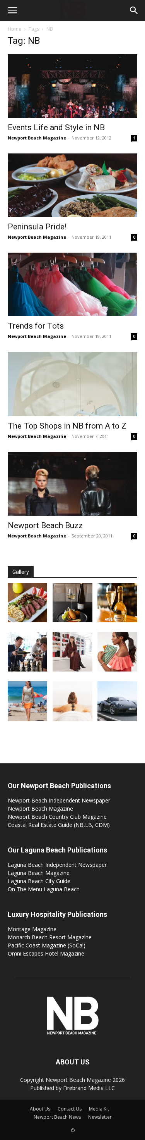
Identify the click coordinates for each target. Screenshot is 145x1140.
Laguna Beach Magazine (39, 873)
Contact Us (70, 1109)
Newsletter (100, 1117)
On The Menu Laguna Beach (44, 889)
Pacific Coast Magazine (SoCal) (46, 945)
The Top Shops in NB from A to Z (67, 426)
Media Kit (99, 1109)
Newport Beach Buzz (45, 525)
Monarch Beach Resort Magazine (50, 937)
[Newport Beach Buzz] (72, 484)
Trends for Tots (36, 326)
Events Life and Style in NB (56, 127)
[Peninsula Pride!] (72, 185)
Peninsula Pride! (37, 226)
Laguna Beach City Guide (39, 881)
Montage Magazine (32, 929)
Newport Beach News (57, 1117)
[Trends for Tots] (72, 284)
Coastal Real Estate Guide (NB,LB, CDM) (59, 824)
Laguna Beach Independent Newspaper (57, 864)
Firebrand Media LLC (89, 1088)
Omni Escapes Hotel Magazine (46, 953)
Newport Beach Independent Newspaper (59, 800)
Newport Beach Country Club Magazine (57, 816)
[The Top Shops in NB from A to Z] (72, 384)
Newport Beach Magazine (37, 138)
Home (14, 29)
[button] (12, 10)
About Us (40, 1109)
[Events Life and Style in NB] (72, 86)
